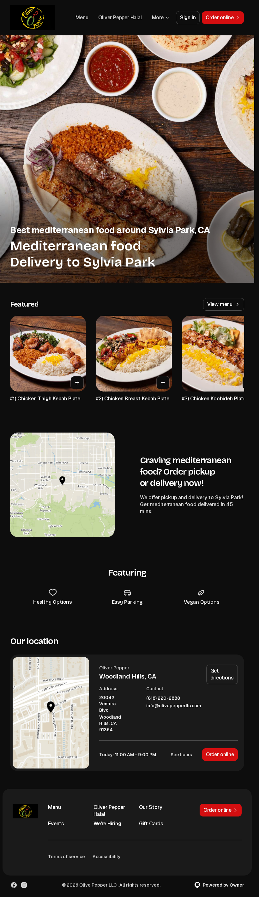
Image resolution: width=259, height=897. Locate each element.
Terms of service (66, 856)
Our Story (150, 807)
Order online (220, 754)
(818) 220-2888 (163, 698)
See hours (181, 754)
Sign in (188, 17)
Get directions (222, 674)
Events (56, 823)
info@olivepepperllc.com (173, 706)
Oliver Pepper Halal (120, 17)
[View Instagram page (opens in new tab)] (24, 885)
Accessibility (107, 856)
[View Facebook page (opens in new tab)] (14, 885)
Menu (81, 17)
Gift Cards (151, 823)
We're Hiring (107, 823)
